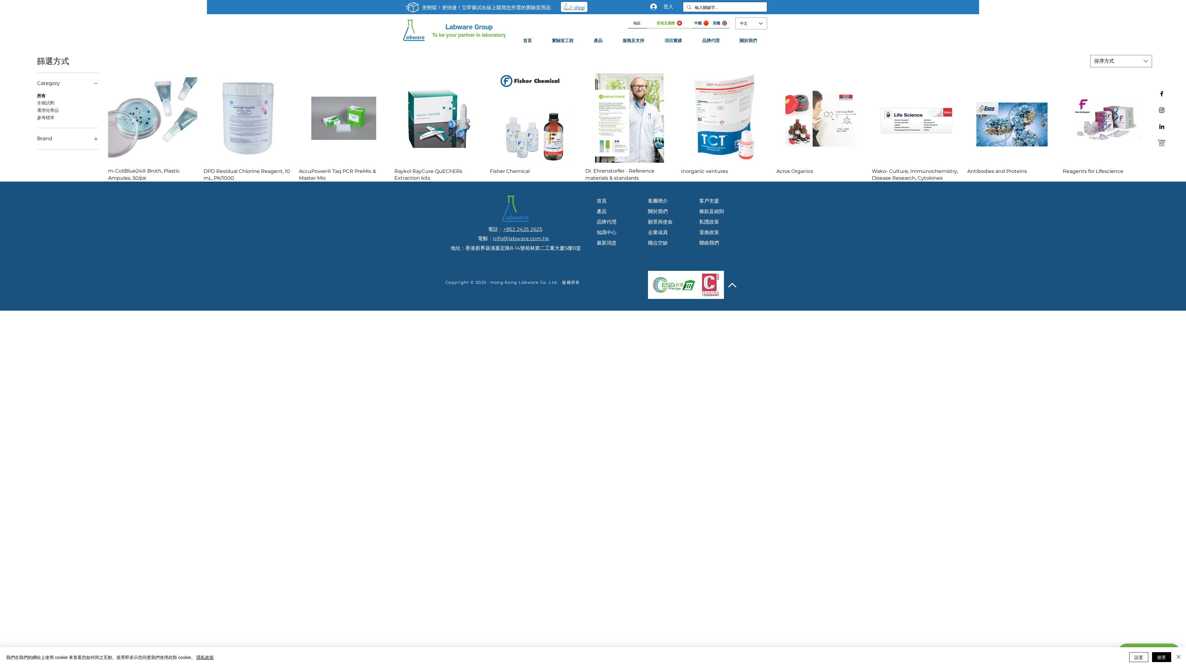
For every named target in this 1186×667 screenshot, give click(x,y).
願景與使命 (660, 221)
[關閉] (1178, 657)
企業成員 (658, 232)
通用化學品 (48, 110)
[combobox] (1121, 61)
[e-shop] (1161, 142)
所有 (41, 96)
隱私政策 (205, 657)
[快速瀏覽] (152, 118)
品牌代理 (606, 221)
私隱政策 (709, 221)
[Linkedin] (1161, 126)
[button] (634, 40)
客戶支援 (709, 200)
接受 (1161, 657)
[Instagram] (1161, 110)
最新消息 (606, 242)
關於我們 (658, 211)
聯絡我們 (709, 242)
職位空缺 (658, 242)
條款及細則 (711, 211)
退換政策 (709, 232)
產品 (602, 211)
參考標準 (45, 117)
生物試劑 (45, 103)
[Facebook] (1161, 93)
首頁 (602, 200)
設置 (1138, 657)
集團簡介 (658, 200)
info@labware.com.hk (521, 238)
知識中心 (606, 232)
